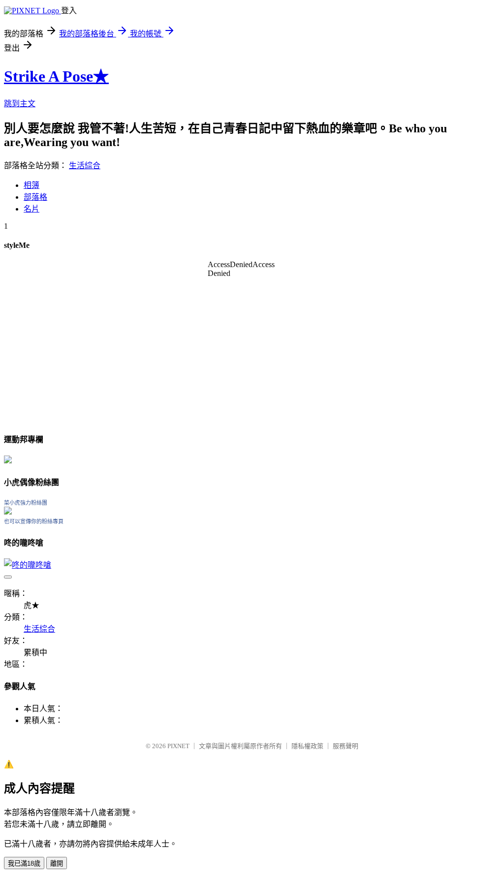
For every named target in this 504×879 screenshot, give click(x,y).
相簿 (31, 185)
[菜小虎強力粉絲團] (8, 512)
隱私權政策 (307, 746)
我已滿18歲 (24, 863)
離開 (56, 863)
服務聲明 (345, 746)
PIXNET (178, 746)
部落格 (35, 197)
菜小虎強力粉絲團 (25, 503)
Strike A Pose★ (56, 76)
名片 (31, 209)
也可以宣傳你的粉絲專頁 (33, 521)
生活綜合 (84, 165)
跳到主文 (19, 103)
